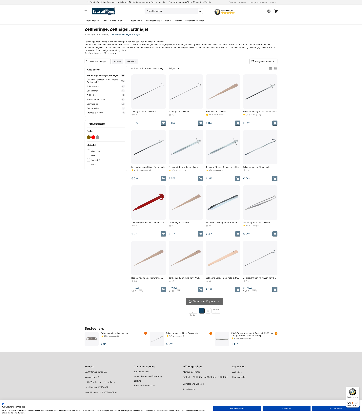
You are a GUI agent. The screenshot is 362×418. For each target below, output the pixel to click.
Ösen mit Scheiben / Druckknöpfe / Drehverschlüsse (105, 80)
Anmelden (237, 372)
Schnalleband (105, 86)
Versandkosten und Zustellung (148, 376)
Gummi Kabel (105, 108)
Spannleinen (105, 90)
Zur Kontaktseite (141, 371)
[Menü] (357, 388)
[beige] (89, 137)
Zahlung (137, 381)
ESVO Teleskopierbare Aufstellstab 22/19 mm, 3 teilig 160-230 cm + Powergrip (252, 334)
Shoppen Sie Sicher (258, 2)
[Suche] (200, 11)
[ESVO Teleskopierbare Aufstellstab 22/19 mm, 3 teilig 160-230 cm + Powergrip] (222, 339)
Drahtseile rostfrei (105, 112)
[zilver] (97, 137)
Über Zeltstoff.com (237, 2)
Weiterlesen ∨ (110, 53)
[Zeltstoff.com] (105, 11)
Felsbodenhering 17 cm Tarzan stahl (182, 333)
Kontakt (273, 2)
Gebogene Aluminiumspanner (114, 333)
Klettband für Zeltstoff (105, 99)
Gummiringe (105, 104)
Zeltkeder (105, 95)
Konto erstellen (239, 377)
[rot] (93, 137)
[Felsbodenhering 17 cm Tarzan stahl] (157, 339)
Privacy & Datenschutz (144, 385)
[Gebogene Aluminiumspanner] (92, 339)
